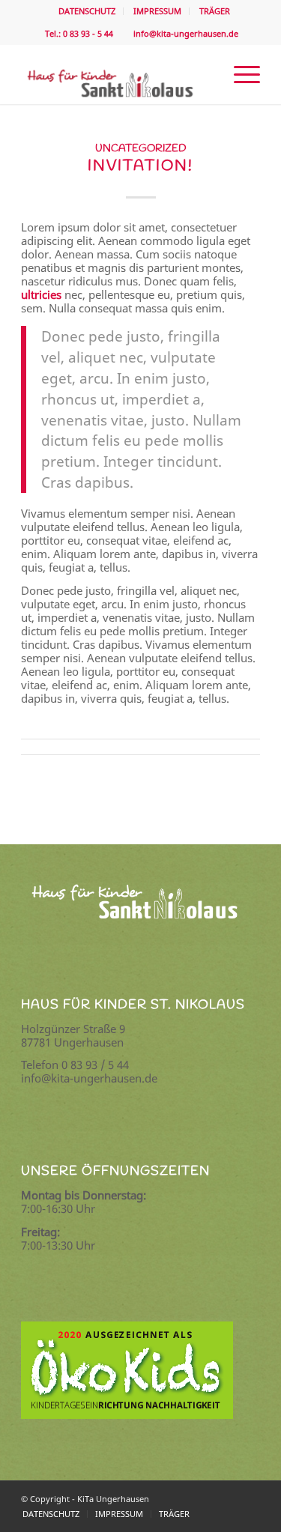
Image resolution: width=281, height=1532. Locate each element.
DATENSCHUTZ (86, 10)
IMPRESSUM (157, 10)
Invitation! (140, 166)
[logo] (116, 74)
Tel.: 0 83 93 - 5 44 (78, 33)
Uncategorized (141, 148)
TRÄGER (214, 10)
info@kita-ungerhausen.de (183, 33)
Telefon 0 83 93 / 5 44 (75, 1064)
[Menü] (239, 74)
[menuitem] (87, 11)
